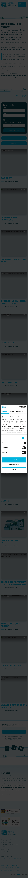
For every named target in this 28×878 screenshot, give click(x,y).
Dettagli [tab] (12, 411)
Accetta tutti (14, 459)
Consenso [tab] (4, 411)
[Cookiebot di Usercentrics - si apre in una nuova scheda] (19, 407)
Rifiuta (14, 469)
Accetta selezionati (14, 464)
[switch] (24, 443)
